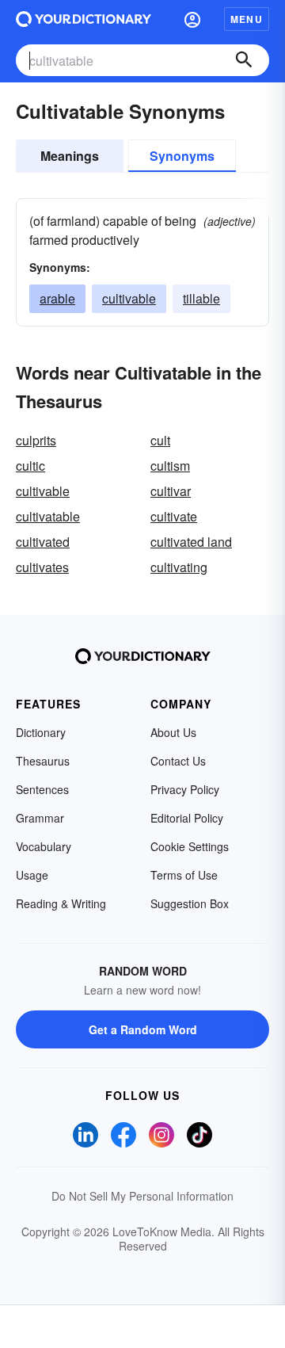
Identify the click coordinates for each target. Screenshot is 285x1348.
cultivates (42, 567)
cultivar (170, 491)
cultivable (129, 298)
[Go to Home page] (83, 19)
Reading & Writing (61, 903)
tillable (201, 298)
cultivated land (191, 542)
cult (160, 440)
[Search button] (244, 60)
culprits (36, 440)
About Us (173, 732)
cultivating (178, 567)
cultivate (173, 516)
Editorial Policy (186, 818)
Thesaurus (43, 761)
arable (57, 298)
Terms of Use (184, 875)
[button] (192, 19)
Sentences (42, 789)
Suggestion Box (189, 903)
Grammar (40, 818)
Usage (32, 875)
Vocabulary (43, 846)
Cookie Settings (189, 846)
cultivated (43, 542)
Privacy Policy (184, 789)
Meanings (69, 156)
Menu (246, 19)
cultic (30, 465)
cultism (170, 465)
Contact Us (178, 761)
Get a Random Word (143, 1029)
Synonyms (182, 156)
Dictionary (41, 732)
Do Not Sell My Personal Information (142, 1196)
